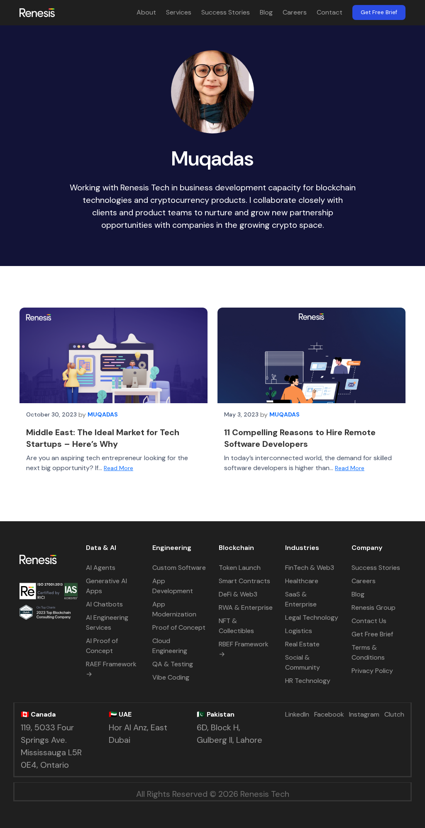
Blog (266, 12)
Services (178, 12)
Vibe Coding (170, 677)
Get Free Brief (379, 12)
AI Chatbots (104, 604)
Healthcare (301, 581)
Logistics (298, 630)
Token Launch (240, 567)
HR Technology (307, 680)
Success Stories (225, 12)
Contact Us (369, 620)
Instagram (364, 714)
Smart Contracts (244, 581)
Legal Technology (311, 617)
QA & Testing (172, 664)
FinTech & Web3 (309, 567)
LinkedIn (297, 714)
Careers (295, 12)
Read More (118, 468)
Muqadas (103, 414)
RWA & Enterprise (246, 607)
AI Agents (100, 567)
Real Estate (302, 644)
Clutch (394, 714)
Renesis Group (374, 607)
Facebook (329, 714)
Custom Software (179, 567)
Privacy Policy (372, 670)
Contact (329, 12)
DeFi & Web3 (238, 594)
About (146, 12)
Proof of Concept (178, 627)
